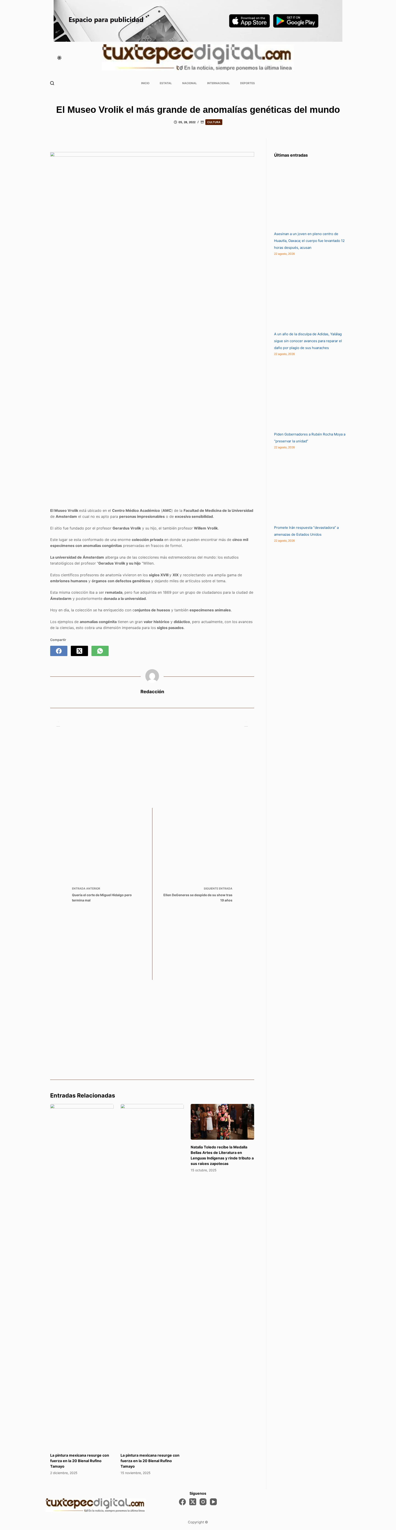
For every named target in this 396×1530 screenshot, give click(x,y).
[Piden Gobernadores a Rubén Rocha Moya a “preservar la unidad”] (308, 396)
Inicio (145, 83)
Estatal (166, 83)
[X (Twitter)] (79, 651)
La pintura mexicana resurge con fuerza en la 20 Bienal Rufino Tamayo (79, 1461)
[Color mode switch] (59, 57)
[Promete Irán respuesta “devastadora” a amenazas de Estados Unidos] (308, 489)
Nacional (189, 83)
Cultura (213, 122)
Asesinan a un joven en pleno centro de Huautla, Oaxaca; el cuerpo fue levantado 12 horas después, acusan (309, 241)
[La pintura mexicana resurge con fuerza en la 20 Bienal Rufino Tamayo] (82, 1276)
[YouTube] (213, 1501)
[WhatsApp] (100, 651)
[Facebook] (58, 651)
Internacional (218, 83)
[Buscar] (52, 83)
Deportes (247, 83)
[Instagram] (203, 1501)
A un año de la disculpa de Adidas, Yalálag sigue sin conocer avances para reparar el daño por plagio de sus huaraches (308, 341)
